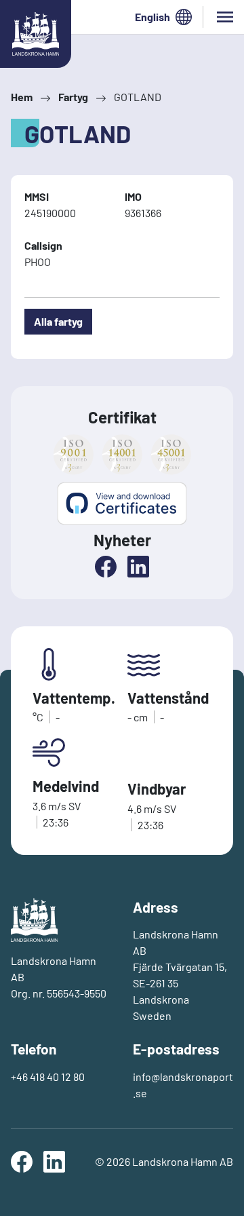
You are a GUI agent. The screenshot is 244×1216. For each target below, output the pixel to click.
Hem (22, 96)
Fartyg (73, 96)
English (152, 16)
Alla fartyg (58, 321)
